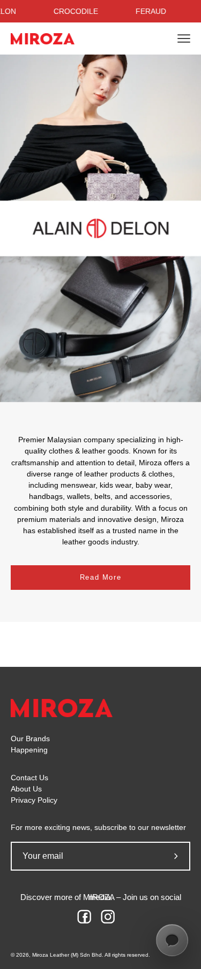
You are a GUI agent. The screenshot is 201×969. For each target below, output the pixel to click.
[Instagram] (112, 921)
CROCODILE (76, 11)
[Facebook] (89, 921)
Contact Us (29, 778)
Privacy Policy (34, 800)
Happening (29, 750)
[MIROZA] (43, 38)
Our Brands (30, 739)
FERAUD (151, 11)
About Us (26, 789)
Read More (100, 577)
